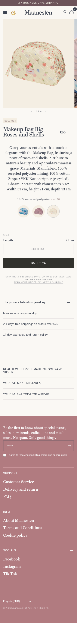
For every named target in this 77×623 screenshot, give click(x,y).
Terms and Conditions (22, 527)
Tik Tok (10, 573)
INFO (6, 511)
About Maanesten (18, 520)
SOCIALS (9, 550)
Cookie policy (15, 535)
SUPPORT (10, 473)
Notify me (38, 262)
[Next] (45, 111)
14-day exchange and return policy (25, 334)
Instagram (12, 566)
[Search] (65, 12)
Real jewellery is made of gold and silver (32, 371)
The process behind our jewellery (24, 302)
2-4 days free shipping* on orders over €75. (31, 324)
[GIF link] (13, 12)
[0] (71, 12)
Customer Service (18, 481)
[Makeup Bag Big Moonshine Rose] (24, 211)
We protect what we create (26, 393)
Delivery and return (20, 489)
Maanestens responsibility (20, 313)
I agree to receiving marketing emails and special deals (37, 455)
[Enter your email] (69, 446)
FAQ (7, 496)
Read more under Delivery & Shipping (38, 282)
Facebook (11, 559)
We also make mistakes (22, 383)
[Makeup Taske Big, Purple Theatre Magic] (38, 211)
